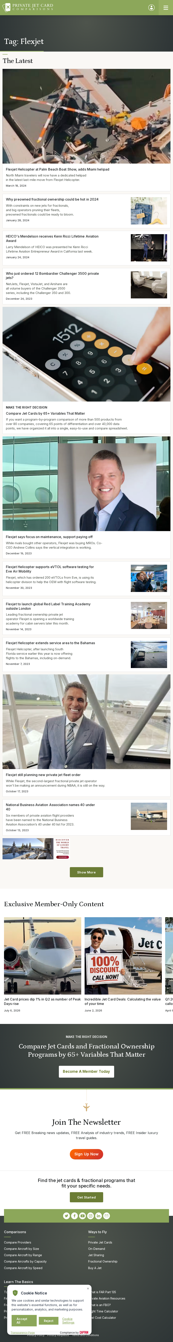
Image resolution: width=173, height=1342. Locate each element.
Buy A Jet (94, 1268)
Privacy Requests (58, 1335)
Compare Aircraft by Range (23, 1255)
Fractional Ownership (103, 1261)
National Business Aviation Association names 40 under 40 (50, 807)
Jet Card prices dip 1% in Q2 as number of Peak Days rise (42, 1001)
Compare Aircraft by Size (21, 1248)
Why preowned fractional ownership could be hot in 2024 (52, 199)
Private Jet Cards (100, 1242)
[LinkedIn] (98, 1215)
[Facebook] (74, 1215)
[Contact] (106, 1215)
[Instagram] (90, 1215)
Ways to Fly (97, 1232)
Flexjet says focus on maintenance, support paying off (49, 537)
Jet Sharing (96, 1255)
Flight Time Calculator (103, 1311)
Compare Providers (17, 1242)
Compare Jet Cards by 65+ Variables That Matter (45, 413)
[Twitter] (66, 1215)
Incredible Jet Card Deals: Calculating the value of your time (123, 1001)
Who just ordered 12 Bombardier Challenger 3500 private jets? (52, 275)
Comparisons (15, 1232)
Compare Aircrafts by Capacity (25, 1261)
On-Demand (96, 1248)
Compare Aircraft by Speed (23, 1268)
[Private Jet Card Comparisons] (73, 7)
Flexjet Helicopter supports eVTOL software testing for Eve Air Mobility (50, 569)
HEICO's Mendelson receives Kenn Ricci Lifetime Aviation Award (52, 238)
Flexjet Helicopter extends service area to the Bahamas (50, 643)
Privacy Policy (36, 1335)
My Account (151, 7)
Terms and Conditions (85, 1335)
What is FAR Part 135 (102, 1292)
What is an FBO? (99, 1305)
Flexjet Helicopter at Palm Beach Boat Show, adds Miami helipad (57, 169)
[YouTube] (82, 1215)
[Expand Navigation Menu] (166, 7)
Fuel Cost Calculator (102, 1317)
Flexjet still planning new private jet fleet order (43, 775)
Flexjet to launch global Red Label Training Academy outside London (48, 606)
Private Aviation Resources (106, 1298)
